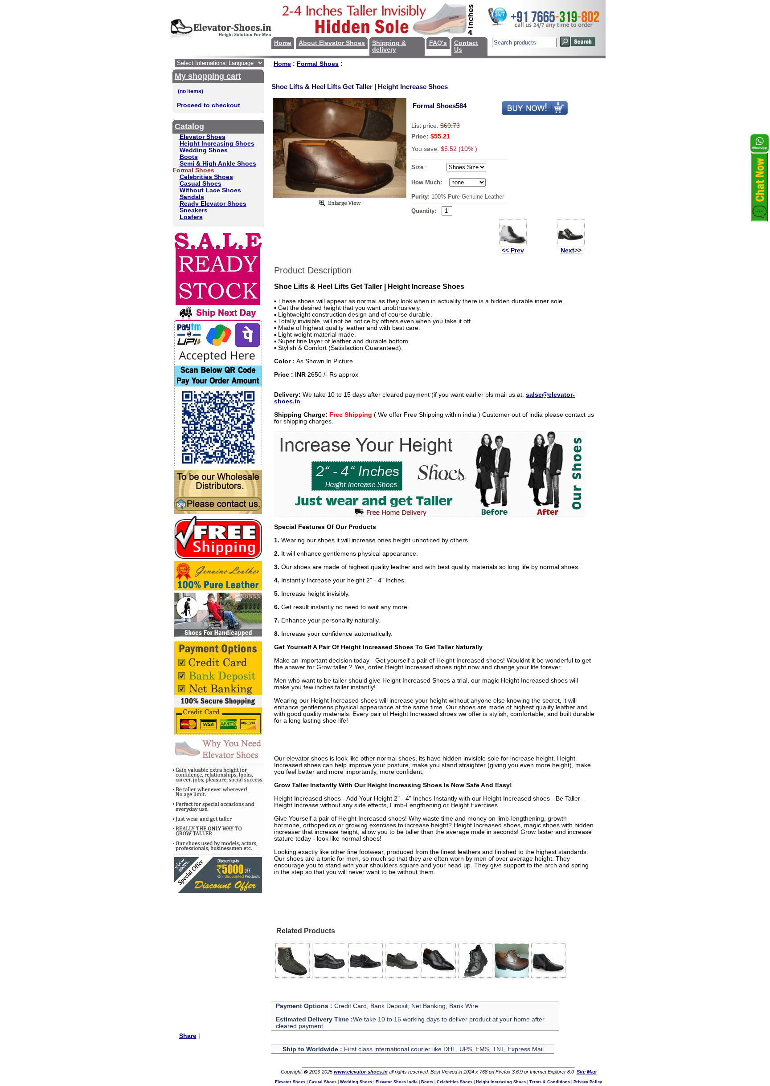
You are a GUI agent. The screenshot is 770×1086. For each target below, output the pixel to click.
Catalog (189, 126)
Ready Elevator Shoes (213, 203)
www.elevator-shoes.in (361, 1071)
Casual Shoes (200, 183)
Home (282, 43)
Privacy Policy (587, 1082)
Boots (189, 157)
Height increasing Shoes (501, 1082)
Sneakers (194, 210)
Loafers (191, 217)
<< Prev (513, 250)
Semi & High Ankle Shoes (218, 163)
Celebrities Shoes (206, 177)
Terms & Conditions (549, 1082)
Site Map (587, 1071)
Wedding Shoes (204, 150)
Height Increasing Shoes (217, 143)
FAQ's (438, 43)
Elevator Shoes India (397, 1082)
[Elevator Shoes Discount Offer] (218, 890)
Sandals (192, 197)
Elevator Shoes (202, 137)
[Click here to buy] (534, 113)
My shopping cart (208, 76)
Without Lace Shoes (210, 190)
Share (188, 1036)
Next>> (571, 250)
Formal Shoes (318, 64)
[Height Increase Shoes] (430, 515)
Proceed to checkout (208, 105)
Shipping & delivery (389, 46)
